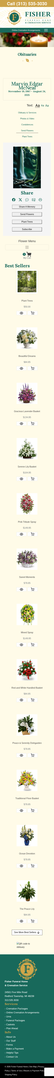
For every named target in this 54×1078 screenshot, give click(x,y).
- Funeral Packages (15, 1020)
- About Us (10, 1037)
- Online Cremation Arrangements (22, 1012)
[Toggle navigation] (27, 247)
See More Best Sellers (25, 932)
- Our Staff (10, 1040)
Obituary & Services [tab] (27, 112)
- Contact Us (11, 1056)
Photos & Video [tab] (27, 118)
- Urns (8, 1016)
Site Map (33, 1067)
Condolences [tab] (27, 124)
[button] (37, 105)
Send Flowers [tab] (27, 130)
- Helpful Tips (11, 1052)
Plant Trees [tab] (27, 136)
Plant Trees (27, 222)
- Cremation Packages (16, 1008)
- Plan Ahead (11, 1028)
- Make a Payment (14, 1048)
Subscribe (27, 229)
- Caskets (10, 1024)
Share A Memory (27, 207)
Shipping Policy (11, 1075)
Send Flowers (27, 214)
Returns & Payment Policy (34, 1071)
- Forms (9, 1045)
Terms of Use (16, 1071)
